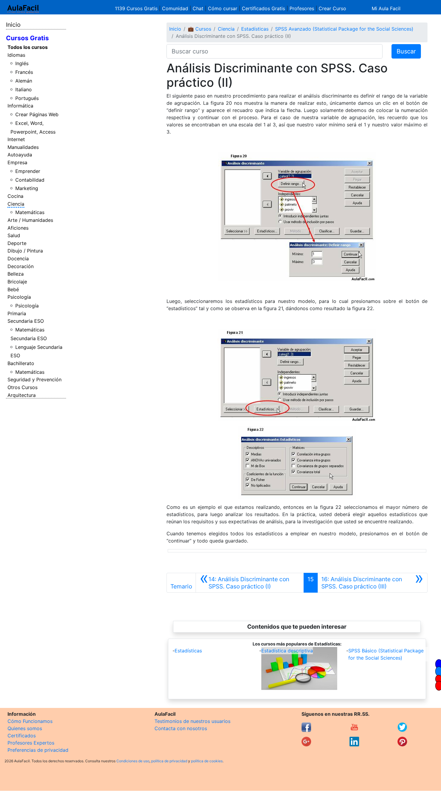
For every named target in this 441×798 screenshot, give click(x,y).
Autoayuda (20, 155)
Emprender (27, 171)
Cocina (15, 196)
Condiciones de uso (132, 761)
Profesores (302, 8)
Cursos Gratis (27, 38)
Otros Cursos (23, 387)
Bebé (13, 289)
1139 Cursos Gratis (137, 8)
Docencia (18, 258)
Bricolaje (17, 282)
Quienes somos (25, 728)
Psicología (19, 297)
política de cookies (207, 761)
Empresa (17, 162)
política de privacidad (169, 761)
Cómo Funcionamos (30, 721)
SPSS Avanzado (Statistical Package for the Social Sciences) (344, 29)
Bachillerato (21, 363)
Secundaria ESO (26, 321)
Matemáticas (29, 212)
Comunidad (175, 8)
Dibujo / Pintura (25, 251)
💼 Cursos (199, 29)
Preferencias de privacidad (38, 750)
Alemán (23, 81)
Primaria (17, 313)
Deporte (17, 243)
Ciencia (16, 204)
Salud (14, 235)
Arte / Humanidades (30, 220)
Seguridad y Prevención (35, 379)
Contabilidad (29, 180)
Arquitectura (22, 395)
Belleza (16, 274)
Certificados (22, 736)
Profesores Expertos (31, 743)
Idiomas (16, 55)
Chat (198, 8)
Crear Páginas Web (36, 114)
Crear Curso (332, 8)
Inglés (21, 63)
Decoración (21, 266)
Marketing (26, 188)
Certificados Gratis (263, 8)
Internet (16, 139)
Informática (20, 106)
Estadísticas (254, 29)
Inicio (13, 24)
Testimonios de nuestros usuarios (192, 721)
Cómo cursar (222, 8)
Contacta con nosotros (180, 728)
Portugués (27, 98)
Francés (24, 72)
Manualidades (23, 147)
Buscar (406, 51)
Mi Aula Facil (386, 8)
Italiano (23, 89)
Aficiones (18, 228)
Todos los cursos (28, 47)
